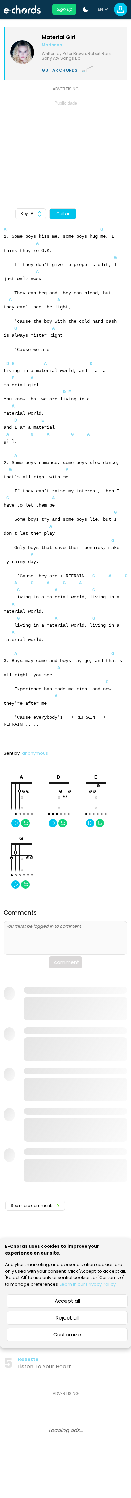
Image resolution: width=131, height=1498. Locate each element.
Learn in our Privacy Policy (88, 1284)
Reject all (67, 1317)
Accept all (67, 1300)
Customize (67, 1334)
